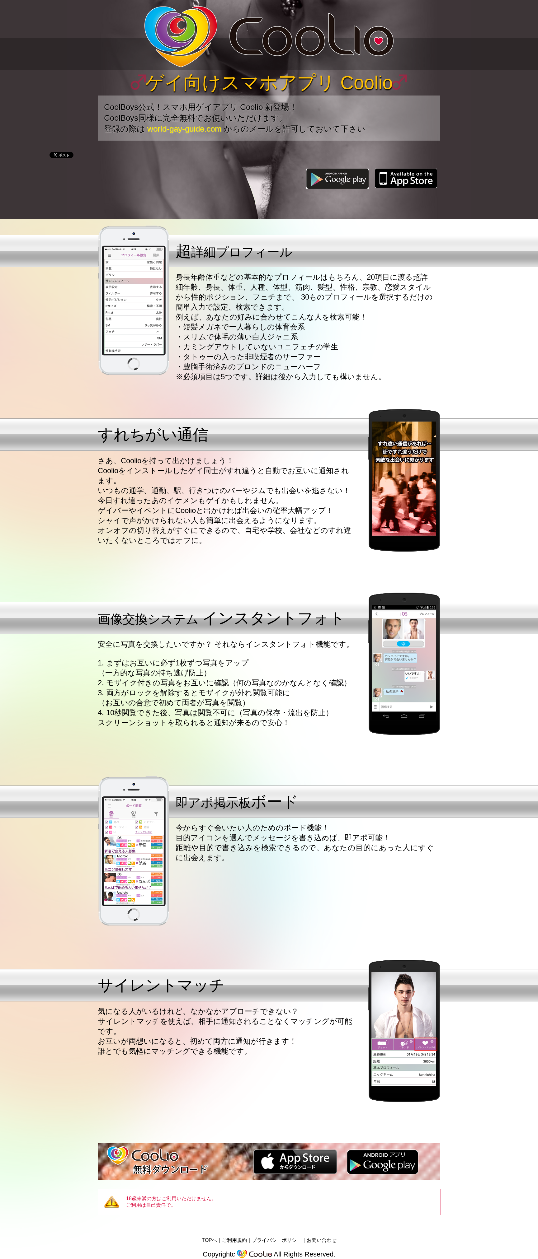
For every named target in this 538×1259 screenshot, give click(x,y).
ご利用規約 (234, 1240)
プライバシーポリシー (277, 1240)
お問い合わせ (322, 1240)
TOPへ (209, 1240)
